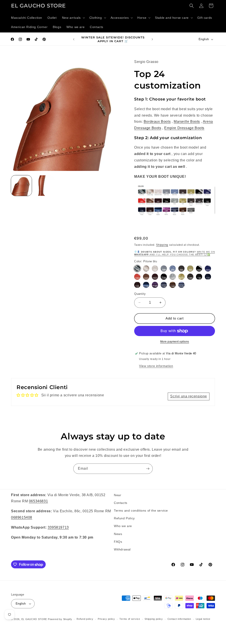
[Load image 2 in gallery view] (44, 185)
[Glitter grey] (164, 268)
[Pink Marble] (155, 285)
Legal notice (203, 619)
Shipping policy (154, 619)
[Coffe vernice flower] (137, 285)
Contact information (179, 619)
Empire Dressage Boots (184, 128)
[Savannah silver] (155, 268)
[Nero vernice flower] (199, 277)
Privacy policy (106, 619)
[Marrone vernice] (146, 277)
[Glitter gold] (190, 268)
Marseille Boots (187, 121)
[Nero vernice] (199, 268)
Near (117, 495)
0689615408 (21, 517)
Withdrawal (122, 549)
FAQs (118, 541)
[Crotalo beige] (146, 268)
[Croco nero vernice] (164, 277)
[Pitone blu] (137, 268)
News (118, 534)
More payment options (174, 341)
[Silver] (173, 277)
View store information (156, 366)
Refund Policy (124, 518)
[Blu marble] (146, 285)
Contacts (120, 503)
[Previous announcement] (74, 39)
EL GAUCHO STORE (34, 619)
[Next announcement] (152, 39)
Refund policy (85, 619)
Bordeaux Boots (157, 121)
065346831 (38, 501)
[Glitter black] (181, 268)
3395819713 (58, 527)
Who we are (123, 526)
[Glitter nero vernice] (190, 277)
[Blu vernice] (208, 268)
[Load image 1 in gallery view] (21, 185)
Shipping (162, 244)
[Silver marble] (164, 285)
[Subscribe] (148, 468)
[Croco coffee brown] (155, 277)
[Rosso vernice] (137, 277)
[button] (73, 17)
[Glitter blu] (173, 268)
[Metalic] (181, 285)
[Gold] (181, 277)
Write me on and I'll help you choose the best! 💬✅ (174, 253)
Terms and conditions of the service (141, 510)
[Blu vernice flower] (208, 277)
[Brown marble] (173, 285)
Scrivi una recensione (188, 396)
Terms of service (129, 619)
